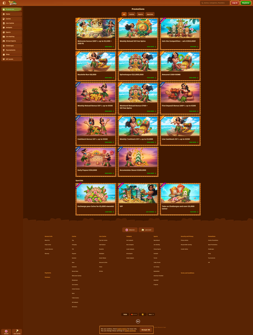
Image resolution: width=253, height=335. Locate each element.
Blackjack (101, 253)
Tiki (73, 249)
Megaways (75, 280)
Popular (74, 253)
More (152, 314)
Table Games (75, 298)
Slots (73, 293)
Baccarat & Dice (103, 262)
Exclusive (74, 267)
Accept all (146, 329)
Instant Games (76, 289)
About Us (47, 240)
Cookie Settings (130, 331)
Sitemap (47, 253)
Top (73, 240)
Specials (150, 14)
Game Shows (102, 258)
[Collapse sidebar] (4, 3)
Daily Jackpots (130, 258)
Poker (100, 267)
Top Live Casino (103, 240)
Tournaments (211, 258)
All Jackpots (75, 302)
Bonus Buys (75, 271)
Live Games (75, 284)
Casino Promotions (213, 240)
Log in (234, 3)
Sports (140, 14)
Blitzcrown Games (76, 276)
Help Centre (48, 245)
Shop (209, 253)
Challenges (211, 249)
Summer (74, 258)
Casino (131, 14)
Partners (47, 277)
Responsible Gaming (186, 245)
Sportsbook (157, 240)
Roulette (101, 249)
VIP (209, 262)
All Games (74, 307)
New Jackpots (130, 245)
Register (245, 3)
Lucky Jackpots (130, 249)
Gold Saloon (102, 245)
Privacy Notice (184, 240)
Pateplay (74, 245)
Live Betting (157, 245)
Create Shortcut (49, 249)
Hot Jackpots (129, 240)
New (73, 262)
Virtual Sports (157, 249)
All (124, 14)
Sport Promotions (212, 245)
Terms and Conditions (187, 273)
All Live (101, 271)
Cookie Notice (184, 249)
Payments (48, 273)
